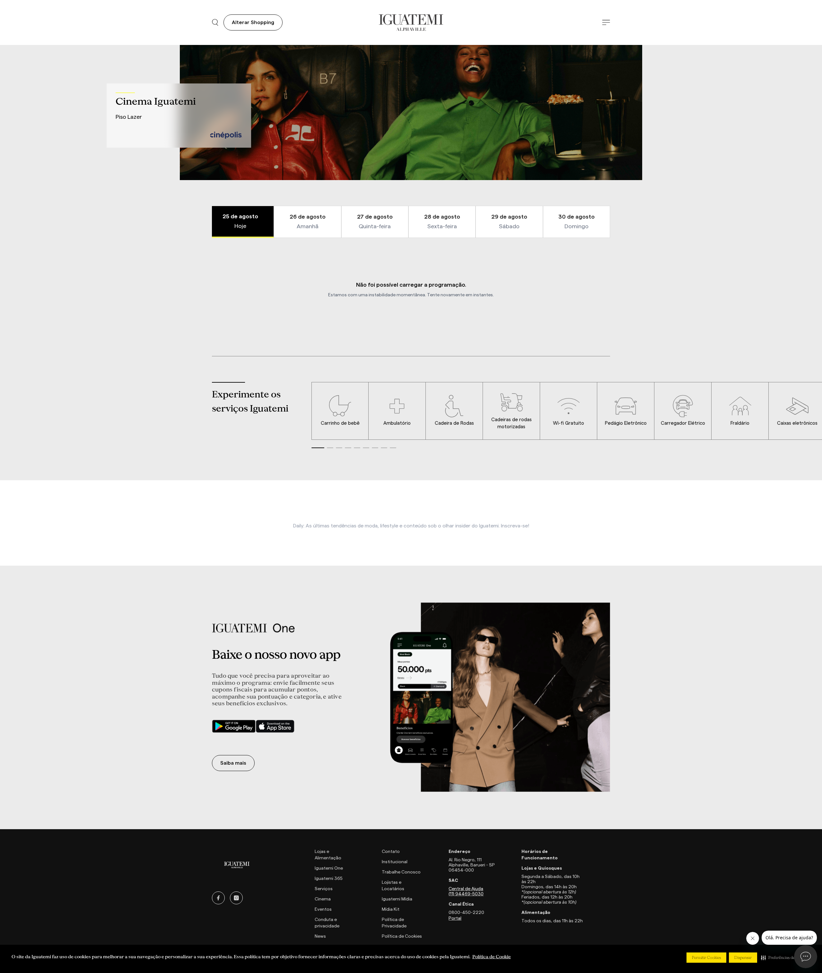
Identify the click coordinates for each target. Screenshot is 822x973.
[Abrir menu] (606, 22)
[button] (784, 957)
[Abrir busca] (215, 22)
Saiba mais (233, 763)
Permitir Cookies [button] (706, 957)
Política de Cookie (491, 957)
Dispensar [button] (743, 957)
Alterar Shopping (253, 22)
